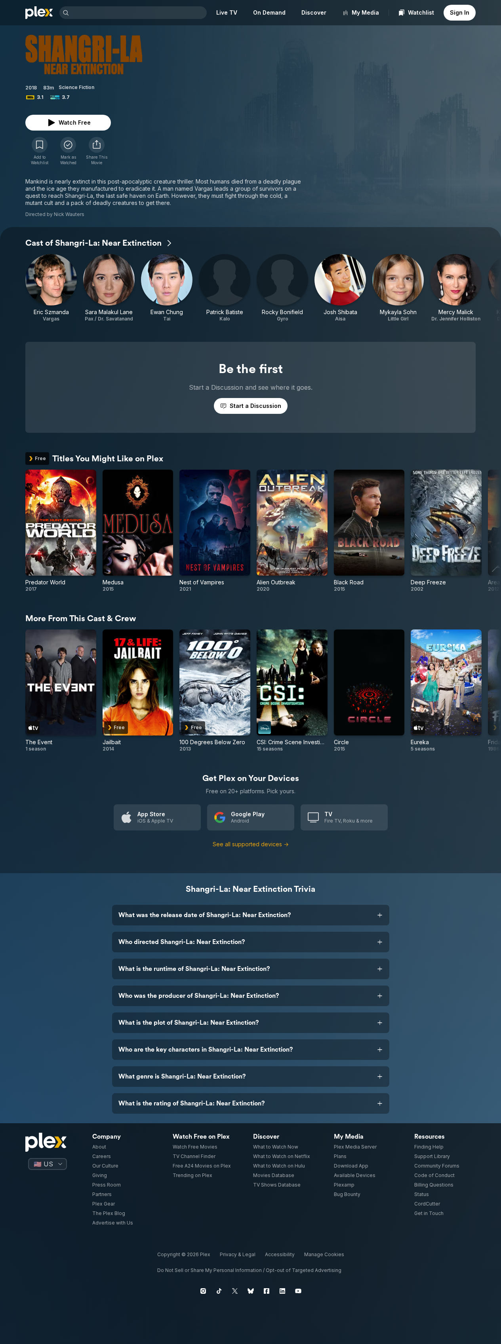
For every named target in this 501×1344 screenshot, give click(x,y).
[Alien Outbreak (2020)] (292, 531)
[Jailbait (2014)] (138, 690)
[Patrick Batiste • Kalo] (224, 288)
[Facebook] (266, 1291)
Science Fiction (76, 87)
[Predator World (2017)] (60, 531)
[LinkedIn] (282, 1291)
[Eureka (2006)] (446, 690)
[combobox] (138, 12)
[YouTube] (298, 1291)
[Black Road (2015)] (369, 531)
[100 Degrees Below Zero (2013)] (214, 690)
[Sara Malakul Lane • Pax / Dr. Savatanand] (109, 288)
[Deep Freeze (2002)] (446, 531)
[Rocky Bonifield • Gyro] (282, 288)
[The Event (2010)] (60, 690)
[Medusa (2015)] (138, 531)
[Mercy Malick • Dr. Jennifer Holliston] (456, 288)
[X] (235, 1291)
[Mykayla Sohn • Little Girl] (398, 288)
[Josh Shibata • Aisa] (340, 288)
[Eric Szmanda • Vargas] (51, 288)
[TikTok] (219, 1291)
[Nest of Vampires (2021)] (214, 531)
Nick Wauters (69, 214)
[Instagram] (203, 1291)
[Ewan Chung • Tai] (166, 288)
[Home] (39, 13)
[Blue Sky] (251, 1291)
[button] (96, 151)
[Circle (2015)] (369, 690)
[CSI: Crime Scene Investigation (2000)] (292, 690)
